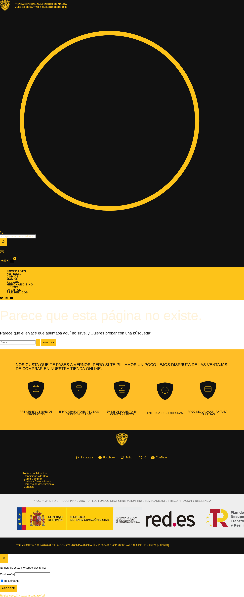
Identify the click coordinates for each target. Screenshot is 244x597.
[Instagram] (6, 298)
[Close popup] (4, 558)
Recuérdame (11, 580)
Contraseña (7, 574)
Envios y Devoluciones (37, 481)
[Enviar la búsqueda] (38, 342)
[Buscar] (3, 242)
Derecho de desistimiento (39, 484)
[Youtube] (11, 298)
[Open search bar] (1, 233)
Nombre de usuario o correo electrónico (23, 567)
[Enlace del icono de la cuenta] (2, 252)
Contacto (29, 487)
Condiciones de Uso (36, 476)
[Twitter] (1, 298)
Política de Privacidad (35, 473)
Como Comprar (33, 479)
